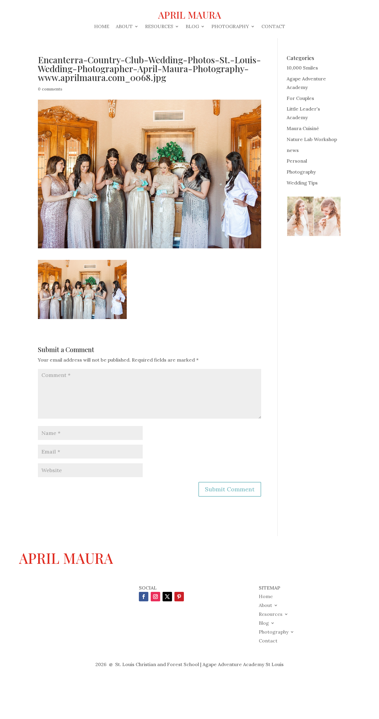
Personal (297, 161)
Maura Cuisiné (303, 128)
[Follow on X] (167, 596)
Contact (273, 26)
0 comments (50, 89)
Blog (192, 26)
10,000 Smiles (302, 68)
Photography (230, 26)
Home (101, 26)
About (124, 26)
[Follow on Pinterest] (179, 596)
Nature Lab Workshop (312, 139)
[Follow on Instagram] (155, 596)
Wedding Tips (302, 183)
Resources (159, 26)
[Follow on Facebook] (143, 596)
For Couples (300, 98)
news (293, 150)
